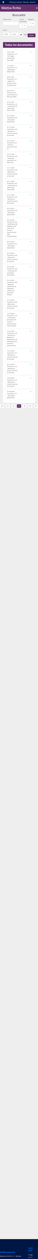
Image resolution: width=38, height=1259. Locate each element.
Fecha (5, 30)
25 (30, 406)
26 (36, 406)
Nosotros (32, 2)
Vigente (21, 35)
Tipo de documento (22, 20)
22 (13, 406)
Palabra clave (7, 19)
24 (24, 406)
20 (2, 406)
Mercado (26, 2)
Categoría (31, 19)
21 (7, 406)
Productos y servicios (15, 2)
